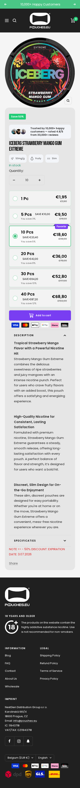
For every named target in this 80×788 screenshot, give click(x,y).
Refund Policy (49, 663)
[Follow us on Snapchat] (28, 741)
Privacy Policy (49, 679)
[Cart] (73, 20)
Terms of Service (51, 671)
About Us (11, 679)
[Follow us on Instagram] (18, 741)
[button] (40, 198)
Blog (8, 655)
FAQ (7, 663)
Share (13, 563)
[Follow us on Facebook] (9, 741)
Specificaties (25, 540)
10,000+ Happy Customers (40, 4)
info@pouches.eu (25, 721)
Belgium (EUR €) (18, 758)
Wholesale (12, 686)
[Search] (14, 20)
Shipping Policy (50, 655)
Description (24, 335)
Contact (10, 671)
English (43, 758)
